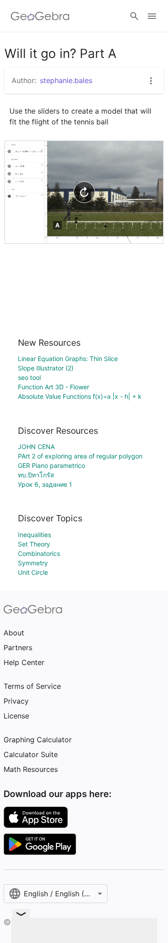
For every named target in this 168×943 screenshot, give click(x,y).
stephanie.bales (66, 80)
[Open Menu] (151, 16)
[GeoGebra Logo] (40, 16)
